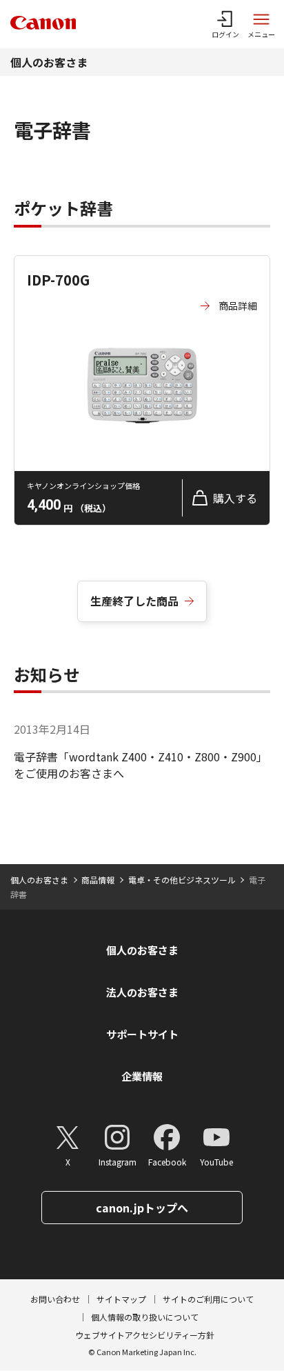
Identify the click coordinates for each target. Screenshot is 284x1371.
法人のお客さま (142, 992)
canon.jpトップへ (142, 1207)
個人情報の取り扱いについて (145, 1317)
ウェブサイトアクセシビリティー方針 (144, 1335)
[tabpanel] (142, 347)
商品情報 (97, 879)
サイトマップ (121, 1299)
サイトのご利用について (208, 1299)
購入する (235, 498)
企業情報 (142, 1076)
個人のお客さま (49, 62)
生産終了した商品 (134, 600)
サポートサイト (142, 1034)
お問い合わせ (55, 1299)
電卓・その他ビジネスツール (182, 879)
